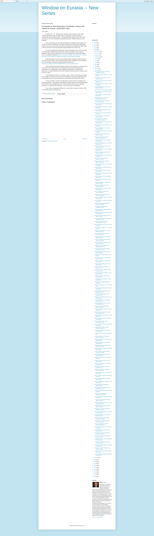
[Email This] (58, 94)
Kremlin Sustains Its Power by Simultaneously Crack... (101, 222)
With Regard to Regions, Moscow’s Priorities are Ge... (102, 367)
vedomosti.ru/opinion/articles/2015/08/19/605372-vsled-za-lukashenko (59, 63)
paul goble (103, 482)
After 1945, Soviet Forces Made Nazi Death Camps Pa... (103, 436)
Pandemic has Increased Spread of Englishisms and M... (102, 409)
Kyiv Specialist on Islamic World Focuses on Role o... (101, 234)
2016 (95, 469)
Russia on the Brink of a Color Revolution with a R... (101, 424)
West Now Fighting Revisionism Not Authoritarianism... (102, 355)
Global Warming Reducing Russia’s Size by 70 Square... (102, 346)
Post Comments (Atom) (53, 141)
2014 (95, 473)
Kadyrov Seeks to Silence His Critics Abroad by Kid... (102, 361)
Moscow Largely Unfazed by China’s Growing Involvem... (103, 313)
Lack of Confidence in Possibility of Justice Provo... (102, 116)
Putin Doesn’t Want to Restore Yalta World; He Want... (102, 448)
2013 (95, 474)
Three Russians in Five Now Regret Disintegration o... (102, 343)
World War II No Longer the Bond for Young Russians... (102, 146)
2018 (95, 465)
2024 (95, 46)
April (96, 66)
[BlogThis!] (60, 94)
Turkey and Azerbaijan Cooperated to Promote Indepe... (103, 183)
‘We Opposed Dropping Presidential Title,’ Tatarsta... (102, 379)
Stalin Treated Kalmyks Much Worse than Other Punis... (102, 291)
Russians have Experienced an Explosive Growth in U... (101, 137)
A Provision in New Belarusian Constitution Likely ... (101, 207)
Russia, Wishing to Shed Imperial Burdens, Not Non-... (102, 307)
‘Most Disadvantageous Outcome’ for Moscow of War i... (103, 87)
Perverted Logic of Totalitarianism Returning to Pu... (102, 385)
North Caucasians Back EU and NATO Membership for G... (103, 219)
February (97, 70)
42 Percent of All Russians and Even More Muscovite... (102, 400)
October (96, 55)
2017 (95, 467)
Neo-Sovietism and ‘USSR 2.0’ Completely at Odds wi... (101, 119)
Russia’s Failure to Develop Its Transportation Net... (101, 322)
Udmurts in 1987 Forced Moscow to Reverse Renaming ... (102, 195)
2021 (95, 459)
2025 (95, 44)
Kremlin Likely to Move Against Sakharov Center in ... (101, 159)
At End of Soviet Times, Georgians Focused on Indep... (102, 370)
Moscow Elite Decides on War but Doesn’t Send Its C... (102, 101)
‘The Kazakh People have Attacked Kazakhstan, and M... (102, 72)
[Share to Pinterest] (64, 94)
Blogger (83, 525)
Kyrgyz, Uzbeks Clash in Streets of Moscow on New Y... (102, 162)
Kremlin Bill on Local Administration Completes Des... (102, 430)
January (97, 457)
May (96, 64)
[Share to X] (61, 94)
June (96, 62)
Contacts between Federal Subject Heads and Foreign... (102, 352)
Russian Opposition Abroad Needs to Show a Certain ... (103, 216)
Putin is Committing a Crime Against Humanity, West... (102, 128)
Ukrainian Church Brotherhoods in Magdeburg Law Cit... (102, 246)
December (97, 51)
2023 (95, 47)
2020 (95, 461)
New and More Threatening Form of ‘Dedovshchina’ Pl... (102, 388)
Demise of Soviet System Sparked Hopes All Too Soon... (102, 418)
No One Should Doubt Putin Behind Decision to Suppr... (102, 240)
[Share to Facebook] (63, 94)
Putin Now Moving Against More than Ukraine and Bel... (103, 153)
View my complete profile (97, 517)
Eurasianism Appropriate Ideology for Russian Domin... (103, 415)
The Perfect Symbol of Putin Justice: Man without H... (102, 276)
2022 (95, 49)
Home (65, 138)
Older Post (84, 138)
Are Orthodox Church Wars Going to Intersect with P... (102, 78)
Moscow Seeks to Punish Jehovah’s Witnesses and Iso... (102, 231)
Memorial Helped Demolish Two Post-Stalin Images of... (103, 252)
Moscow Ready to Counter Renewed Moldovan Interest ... (103, 243)
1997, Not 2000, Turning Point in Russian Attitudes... (102, 192)
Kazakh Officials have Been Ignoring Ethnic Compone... (102, 406)
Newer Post (44, 138)
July (96, 60)
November (97, 53)
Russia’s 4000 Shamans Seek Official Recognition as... (103, 364)
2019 (95, 463)
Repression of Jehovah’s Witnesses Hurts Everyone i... (102, 134)
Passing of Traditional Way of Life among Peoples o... (102, 186)
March (96, 68)
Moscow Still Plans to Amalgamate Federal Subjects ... (102, 337)
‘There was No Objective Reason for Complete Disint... (102, 442)
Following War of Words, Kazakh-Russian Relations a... (102, 328)
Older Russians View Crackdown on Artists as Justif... (102, 267)
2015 (95, 471)
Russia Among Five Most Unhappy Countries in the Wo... (102, 249)
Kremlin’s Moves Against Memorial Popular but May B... (102, 204)
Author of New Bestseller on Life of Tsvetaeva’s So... (102, 294)
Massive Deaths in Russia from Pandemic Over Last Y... (101, 98)
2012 (95, 476)
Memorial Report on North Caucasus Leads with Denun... (103, 303)
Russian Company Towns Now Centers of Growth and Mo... (103, 403)
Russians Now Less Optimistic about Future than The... (103, 270)
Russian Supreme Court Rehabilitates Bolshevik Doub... (103, 210)
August (96, 58)
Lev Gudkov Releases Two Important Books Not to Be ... (103, 300)
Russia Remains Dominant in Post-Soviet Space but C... (102, 421)
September (97, 57)
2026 (95, 42)
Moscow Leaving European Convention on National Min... (103, 412)
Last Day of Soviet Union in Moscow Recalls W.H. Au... (102, 331)
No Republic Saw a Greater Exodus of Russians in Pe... (103, 258)
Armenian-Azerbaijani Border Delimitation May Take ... (101, 394)
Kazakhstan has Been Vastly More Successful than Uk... (102, 433)
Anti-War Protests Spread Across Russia (103, 89)
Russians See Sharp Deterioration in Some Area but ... (103, 237)
